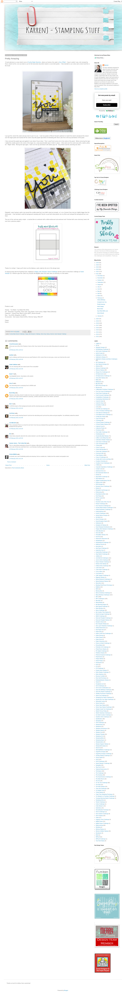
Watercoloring (99, 825)
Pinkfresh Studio (100, 653)
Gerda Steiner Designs (102, 515)
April (98, 293)
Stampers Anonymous (101, 728)
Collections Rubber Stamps (103, 439)
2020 (97, 318)
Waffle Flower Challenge (102, 823)
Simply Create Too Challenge (103, 709)
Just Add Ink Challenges (102, 558)
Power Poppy (99, 660)
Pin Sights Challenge (101, 651)
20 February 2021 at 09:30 (16, 398)
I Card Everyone (13, 344)
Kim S (10, 404)
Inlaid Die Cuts (99, 550)
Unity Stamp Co (100, 806)
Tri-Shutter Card (100, 790)
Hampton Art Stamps (101, 525)
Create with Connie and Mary (103, 459)
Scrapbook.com (100, 684)
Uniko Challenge (100, 804)
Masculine (98, 583)
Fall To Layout (99, 498)
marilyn (11, 355)
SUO (97, 759)
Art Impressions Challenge (103, 376)
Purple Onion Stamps (101, 670)
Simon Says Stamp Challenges (104, 707)
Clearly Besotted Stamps (102, 436)
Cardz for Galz (99, 401)
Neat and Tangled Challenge (103, 618)
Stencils (52, 334)
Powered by (102, 110)
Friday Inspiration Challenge (103, 509)
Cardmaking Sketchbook (102, 399)
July (98, 286)
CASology (98, 420)
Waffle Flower (99, 821)
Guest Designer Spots (101, 521)
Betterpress (99, 381)
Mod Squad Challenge (102, 606)
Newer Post (8, 465)
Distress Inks (99, 482)
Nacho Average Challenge (103, 614)
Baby (97, 379)
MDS (97, 589)
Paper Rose (99, 639)
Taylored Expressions (101, 769)
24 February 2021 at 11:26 (16, 458)
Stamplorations (100, 742)
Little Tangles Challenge (102, 575)
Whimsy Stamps (100, 829)
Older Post (87, 465)
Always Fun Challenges (102, 372)
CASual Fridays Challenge (103, 422)
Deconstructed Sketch (101, 472)
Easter (97, 488)
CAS (97, 407)
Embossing (99, 492)
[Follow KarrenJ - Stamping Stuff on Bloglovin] (102, 139)
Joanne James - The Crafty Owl (17, 443)
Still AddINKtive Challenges (103, 749)
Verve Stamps (99, 815)
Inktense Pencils (100, 544)
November (100, 278)
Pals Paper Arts (100, 629)
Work (97, 835)
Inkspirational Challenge (102, 542)
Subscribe (106, 105)
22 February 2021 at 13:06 (16, 417)
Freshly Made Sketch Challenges (17, 334)
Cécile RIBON (13, 454)
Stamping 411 (99, 736)
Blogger (66, 990)
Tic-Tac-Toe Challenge (102, 782)
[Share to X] (27, 332)
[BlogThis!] (25, 332)
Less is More (99, 571)
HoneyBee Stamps (101, 534)
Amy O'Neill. (62, 62)
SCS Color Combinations (102, 687)
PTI (97, 666)
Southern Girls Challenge (102, 716)
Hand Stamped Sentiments (103, 527)
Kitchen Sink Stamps (101, 563)
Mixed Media (99, 602)
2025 (97, 265)
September (100, 282)
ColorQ (98, 445)
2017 (97, 325)
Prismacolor (99, 662)
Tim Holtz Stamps (100, 786)
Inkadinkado (99, 540)
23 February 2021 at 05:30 (16, 438)
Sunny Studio (99, 757)
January (99, 316)
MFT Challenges (100, 598)
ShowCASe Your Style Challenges (105, 699)
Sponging (98, 720)
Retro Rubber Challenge (102, 672)
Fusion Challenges (101, 513)
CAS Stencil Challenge (102, 412)
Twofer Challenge (100, 802)
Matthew (98, 587)
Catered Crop (99, 426)
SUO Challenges (100, 761)
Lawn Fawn (99, 567)
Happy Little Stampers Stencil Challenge (46, 271)
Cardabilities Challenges (102, 397)
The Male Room (100, 779)
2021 (97, 273)
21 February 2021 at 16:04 (16, 408)
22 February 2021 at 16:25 (16, 428)
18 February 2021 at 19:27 (16, 378)
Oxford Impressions (101, 627)
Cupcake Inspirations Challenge (104, 467)
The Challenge (100, 773)
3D (96, 345)
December (100, 275)
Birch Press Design (101, 385)
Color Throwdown (100, 443)
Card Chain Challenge (102, 393)
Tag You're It (99, 767)
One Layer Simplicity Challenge (104, 625)
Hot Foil (98, 536)
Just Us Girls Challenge (102, 560)
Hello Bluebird (99, 531)
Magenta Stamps (100, 577)
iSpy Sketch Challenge (102, 554)
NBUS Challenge (100, 616)
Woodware (98, 833)
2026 (97, 262)
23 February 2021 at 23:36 (16, 449)
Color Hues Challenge (101, 441)
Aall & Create (99, 353)
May (98, 291)
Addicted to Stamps (101, 357)
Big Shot (98, 383)
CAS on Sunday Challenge (103, 410)
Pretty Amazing (101, 304)
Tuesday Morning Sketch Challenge (105, 798)
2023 (97, 269)
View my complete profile (100, 89)
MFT (97, 596)
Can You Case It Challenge (103, 391)
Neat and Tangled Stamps (102, 620)
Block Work (100, 308)
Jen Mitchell (12, 422)
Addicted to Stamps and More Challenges (106, 359)
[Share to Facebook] (29, 332)
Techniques (99, 771)
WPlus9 (98, 837)
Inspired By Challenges (102, 552)
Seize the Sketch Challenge (103, 691)
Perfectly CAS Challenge (102, 647)
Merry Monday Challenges (103, 594)
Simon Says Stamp (45, 334)
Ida (10, 433)
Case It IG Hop (99, 418)
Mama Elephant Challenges (103, 579)
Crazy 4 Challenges (101, 457)
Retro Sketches (100, 674)
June (98, 289)
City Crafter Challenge (101, 432)
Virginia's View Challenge (102, 819)
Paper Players (99, 637)
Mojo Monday (99, 608)
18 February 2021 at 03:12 (16, 350)
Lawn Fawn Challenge (102, 569)
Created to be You (102, 302)
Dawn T (11, 374)
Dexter (97, 474)
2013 (97, 334)
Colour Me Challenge (101, 451)
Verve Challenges (100, 811)
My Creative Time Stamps (102, 612)
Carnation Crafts (100, 405)
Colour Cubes (99, 447)
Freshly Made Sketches (34, 62)
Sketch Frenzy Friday (101, 711)
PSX (97, 664)
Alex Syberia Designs (101, 364)
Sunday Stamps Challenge (103, 755)
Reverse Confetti (100, 676)
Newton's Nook (100, 622)
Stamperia (98, 726)
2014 (97, 332)
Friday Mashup (100, 511)
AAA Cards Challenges (102, 351)
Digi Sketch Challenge (101, 476)
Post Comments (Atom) (18, 468)
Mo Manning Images (101, 604)
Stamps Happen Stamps (102, 744)
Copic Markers (99, 455)
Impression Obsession (101, 538)
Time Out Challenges (101, 788)
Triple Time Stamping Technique (104, 794)
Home (48, 465)
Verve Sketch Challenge (102, 813)
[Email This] (23, 332)
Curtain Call (99, 469)
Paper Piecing (99, 635)
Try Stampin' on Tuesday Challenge (105, 796)
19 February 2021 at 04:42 (16, 387)
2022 (97, 271)
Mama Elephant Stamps (102, 581)
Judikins (98, 556)
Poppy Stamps (99, 658)
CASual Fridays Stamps (102, 424)
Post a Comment (11, 462)
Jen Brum (12, 413)
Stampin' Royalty (100, 734)
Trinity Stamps (99, 792)
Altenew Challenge (101, 368)
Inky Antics (98, 546)
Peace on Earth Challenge (103, 643)
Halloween (98, 523)
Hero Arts (98, 532)
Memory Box (99, 591)
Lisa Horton (99, 573)
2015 (97, 330)
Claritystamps (99, 434)
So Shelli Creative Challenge (103, 715)
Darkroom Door (100, 471)
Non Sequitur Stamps (101, 623)
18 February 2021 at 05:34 (16, 359)
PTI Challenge (99, 668)
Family (97, 499)
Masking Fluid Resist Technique (104, 585)
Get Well (98, 517)
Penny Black (99, 645)
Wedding (98, 827)
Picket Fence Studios (101, 649)
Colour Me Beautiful (101, 449)
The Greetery (99, 775)
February (99, 298)
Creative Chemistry (101, 461)
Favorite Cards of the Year (102, 501)
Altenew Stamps (100, 370)
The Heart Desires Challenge (103, 777)
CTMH (97, 465)
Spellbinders (99, 718)
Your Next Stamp (100, 840)
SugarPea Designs (101, 751)
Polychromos (99, 656)
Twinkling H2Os (100, 800)
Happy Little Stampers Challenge (32, 334)
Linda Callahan (13, 364)
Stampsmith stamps (101, 746)
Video (97, 817)
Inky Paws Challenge (101, 548)
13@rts (98, 343)
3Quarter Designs (100, 347)
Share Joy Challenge (101, 695)
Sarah (97, 682)
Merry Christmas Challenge (103, 593)
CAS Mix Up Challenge (102, 408)
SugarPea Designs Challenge (103, 753)
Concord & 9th (99, 453)
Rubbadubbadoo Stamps (102, 680)
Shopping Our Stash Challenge (104, 697)
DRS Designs (99, 484)
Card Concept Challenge (102, 395)
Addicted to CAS (100, 355)
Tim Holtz (98, 784)
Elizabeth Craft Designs (102, 490)
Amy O (11, 383)
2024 (97, 267)
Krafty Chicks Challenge (102, 565)
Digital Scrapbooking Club (102, 480)
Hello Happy (100, 306)
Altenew (98, 366)
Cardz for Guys (100, 403)
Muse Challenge (100, 610)
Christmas (98, 430)
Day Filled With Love (102, 311)
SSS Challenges (100, 722)
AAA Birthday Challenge (102, 349)
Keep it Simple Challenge (102, 562)
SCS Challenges (100, 686)
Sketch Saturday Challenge (103, 713)
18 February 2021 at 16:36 (16, 368)
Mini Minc (98, 600)
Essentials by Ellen (101, 494)
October (99, 280)
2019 (97, 321)
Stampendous (99, 724)
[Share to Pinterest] (31, 332)
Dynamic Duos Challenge (102, 486)
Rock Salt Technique (101, 678)
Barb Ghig (12, 393)
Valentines (98, 808)
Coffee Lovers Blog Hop (102, 438)
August (99, 284)
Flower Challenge (100, 503)
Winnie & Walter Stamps (102, 831)
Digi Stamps (99, 478)
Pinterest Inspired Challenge (103, 655)
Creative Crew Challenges (103, 463)
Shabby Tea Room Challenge (103, 693)
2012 (97, 336)
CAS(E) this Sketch (101, 416)
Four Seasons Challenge (102, 505)
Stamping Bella (100, 738)
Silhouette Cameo (100, 701)
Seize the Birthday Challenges (104, 689)
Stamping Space (100, 740)
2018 (97, 323)
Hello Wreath (100, 313)
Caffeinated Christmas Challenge (104, 389)
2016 (97, 327)
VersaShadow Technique (102, 809)
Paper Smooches (100, 641)
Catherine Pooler (100, 428)
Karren (106, 65)
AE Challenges (100, 362)
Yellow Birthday (101, 300)
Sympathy (98, 765)
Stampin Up (99, 732)
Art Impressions (100, 374)
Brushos (98, 387)
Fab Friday (98, 496)
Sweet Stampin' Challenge (60, 334)
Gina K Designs (100, 519)
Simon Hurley (99, 703)
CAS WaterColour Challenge (103, 414)
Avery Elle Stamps (100, 378)
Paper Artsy (99, 631)
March (99, 295)
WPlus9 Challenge (101, 839)
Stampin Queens (100, 730)
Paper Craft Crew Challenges (103, 633)
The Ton (98, 780)
